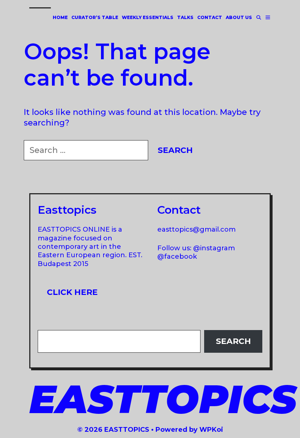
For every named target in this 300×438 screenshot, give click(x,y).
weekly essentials (147, 17)
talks (185, 17)
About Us (239, 17)
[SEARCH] (258, 17)
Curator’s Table (94, 17)
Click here (72, 292)
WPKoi (211, 430)
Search (233, 341)
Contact (209, 17)
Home (60, 17)
